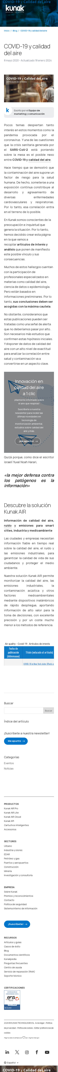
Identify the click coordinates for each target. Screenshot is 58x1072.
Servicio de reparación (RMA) (19, 971)
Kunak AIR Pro (11, 808)
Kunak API (9, 820)
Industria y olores (13, 850)
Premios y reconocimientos (18, 895)
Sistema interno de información (20, 908)
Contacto (9, 900)
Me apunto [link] (14, 741)
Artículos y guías (12, 942)
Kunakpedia (10, 959)
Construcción (11, 866)
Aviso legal (39, 1023)
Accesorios (10, 829)
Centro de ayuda (13, 967)
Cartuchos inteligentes (16, 825)
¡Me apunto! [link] (26, 441)
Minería (8, 871)
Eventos (9, 763)
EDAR (7, 854)
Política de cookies (25, 1028)
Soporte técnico (13, 975)
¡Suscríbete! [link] (16, 924)
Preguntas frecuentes (16, 963)
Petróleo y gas (11, 858)
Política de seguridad (15, 904)
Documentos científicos (17, 954)
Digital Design (34, 1038)
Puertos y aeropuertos (16, 862)
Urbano (8, 845)
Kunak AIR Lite (11, 812)
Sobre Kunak (10, 891)
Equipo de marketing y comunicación (29, 112)
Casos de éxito (12, 946)
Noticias (9, 768)
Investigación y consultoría (18, 875)
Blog (6, 950)
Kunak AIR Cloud (12, 816)
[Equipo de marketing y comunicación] (7, 110)
